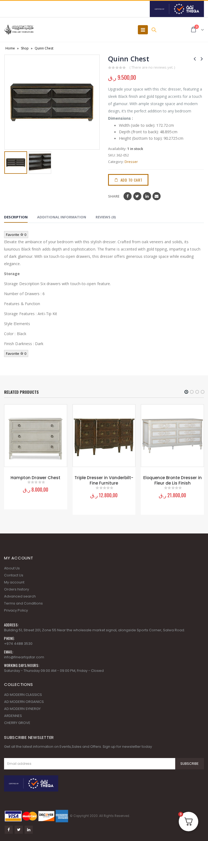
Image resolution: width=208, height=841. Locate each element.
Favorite (16, 234)
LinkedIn (147, 196)
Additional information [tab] (61, 217)
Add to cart (131, 180)
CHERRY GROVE (17, 722)
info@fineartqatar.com (24, 657)
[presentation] (8, 102)
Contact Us (13, 575)
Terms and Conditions (23, 603)
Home (10, 48)
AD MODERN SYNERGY (22, 708)
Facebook (127, 196)
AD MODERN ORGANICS (24, 701)
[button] (186, 392)
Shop (25, 48)
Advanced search (20, 596)
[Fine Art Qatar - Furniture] (19, 29)
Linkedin (29, 830)
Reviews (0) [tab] (106, 217)
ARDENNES (13, 715)
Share (113, 196)
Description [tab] (16, 217)
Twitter (137, 196)
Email (156, 196)
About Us (12, 568)
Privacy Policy (16, 610)
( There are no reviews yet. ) (152, 67)
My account (14, 582)
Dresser (131, 161)
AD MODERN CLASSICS (23, 694)
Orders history (16, 589)
